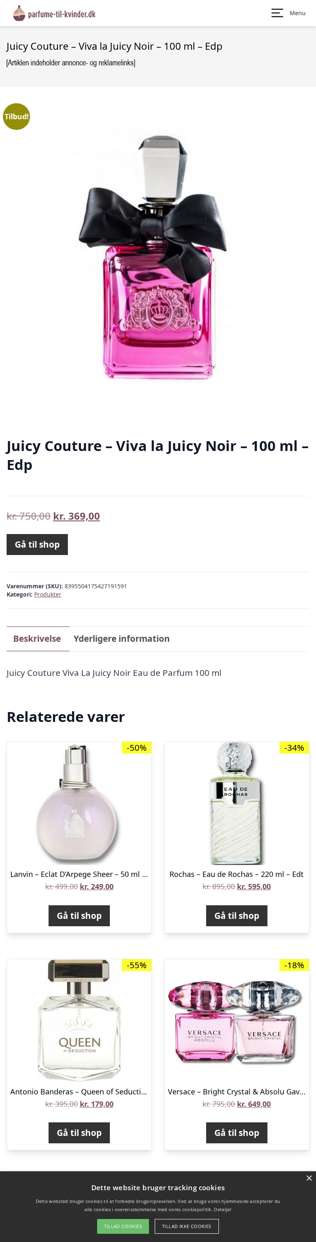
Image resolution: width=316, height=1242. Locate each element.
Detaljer (222, 1209)
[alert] (158, 1206)
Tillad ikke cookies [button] (186, 1226)
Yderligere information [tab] (122, 638)
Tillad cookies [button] (123, 1226)
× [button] (309, 1178)
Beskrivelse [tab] (37, 638)
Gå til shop (37, 544)
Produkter (47, 594)
